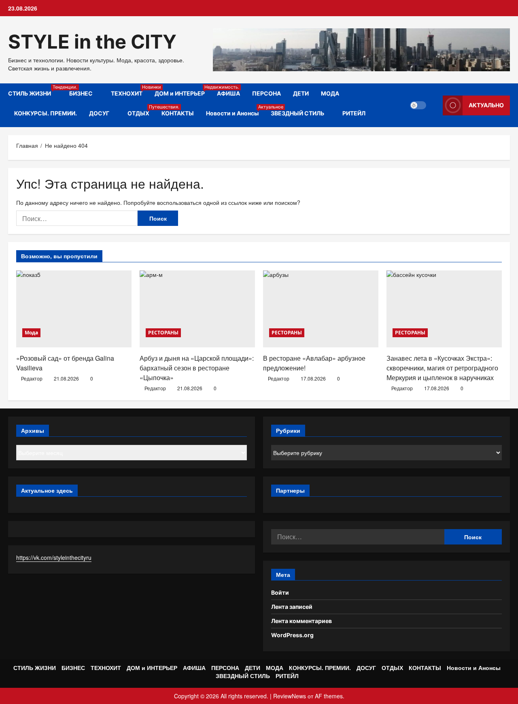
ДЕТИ (301, 93)
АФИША (228, 93)
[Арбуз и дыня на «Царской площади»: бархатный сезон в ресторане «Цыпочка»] (197, 308)
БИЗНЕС (81, 93)
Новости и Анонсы (235, 110)
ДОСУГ (99, 113)
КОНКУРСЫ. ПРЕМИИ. (45, 113)
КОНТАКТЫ (177, 113)
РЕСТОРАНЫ (163, 332)
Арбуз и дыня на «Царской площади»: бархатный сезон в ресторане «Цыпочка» (197, 367)
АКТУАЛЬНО (486, 105)
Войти (280, 592)
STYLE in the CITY (92, 41)
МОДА (330, 93)
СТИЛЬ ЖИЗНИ (35, 90)
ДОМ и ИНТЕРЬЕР (183, 90)
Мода (31, 332)
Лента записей (291, 606)
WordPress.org (292, 635)
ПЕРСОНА (266, 93)
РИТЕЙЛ (353, 113)
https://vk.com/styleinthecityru (53, 557)
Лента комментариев (301, 620)
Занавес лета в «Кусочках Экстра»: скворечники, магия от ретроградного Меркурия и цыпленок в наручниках (442, 367)
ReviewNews (289, 696)
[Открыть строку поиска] (434, 105)
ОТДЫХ (141, 110)
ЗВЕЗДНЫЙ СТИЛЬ (297, 113)
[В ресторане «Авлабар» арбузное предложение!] (320, 308)
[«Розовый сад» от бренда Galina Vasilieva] (74, 308)
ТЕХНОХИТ (130, 90)
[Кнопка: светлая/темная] (418, 105)
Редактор (31, 378)
